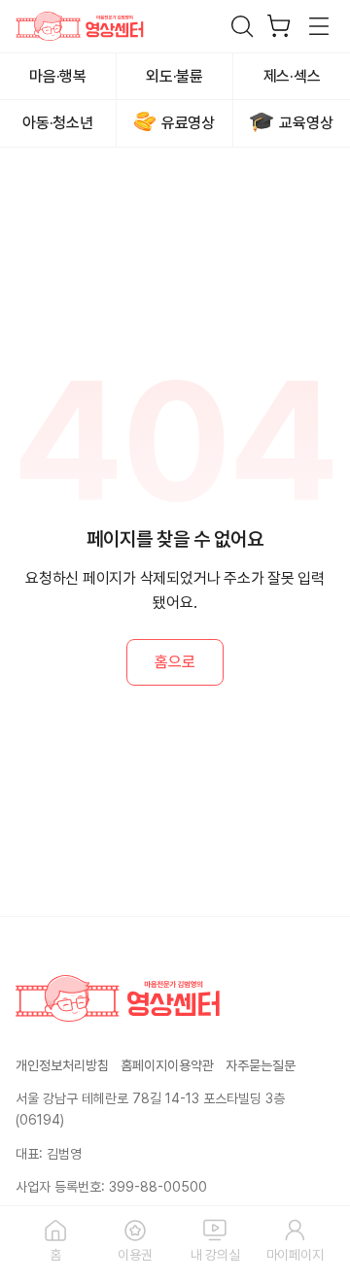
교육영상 (305, 123)
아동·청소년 (57, 123)
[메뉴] (319, 26)
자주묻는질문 (261, 1065)
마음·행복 (58, 76)
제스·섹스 (292, 76)
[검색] (242, 26)
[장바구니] (279, 26)
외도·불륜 (174, 76)
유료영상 (188, 123)
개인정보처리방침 (62, 1065)
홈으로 (174, 662)
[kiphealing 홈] (80, 26)
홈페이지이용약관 (167, 1065)
